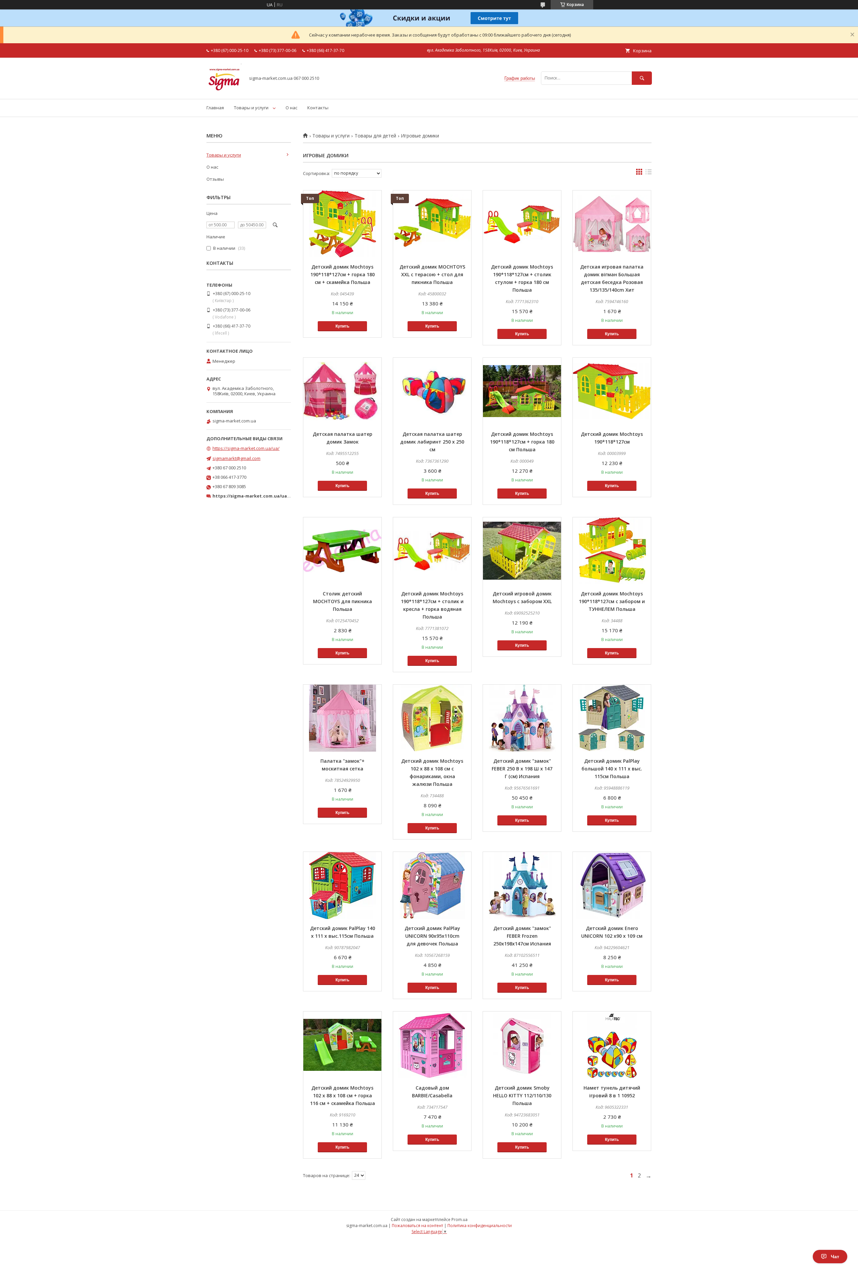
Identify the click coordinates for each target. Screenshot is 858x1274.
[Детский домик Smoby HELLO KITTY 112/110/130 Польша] (522, 1045)
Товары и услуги (251, 108)
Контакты (317, 108)
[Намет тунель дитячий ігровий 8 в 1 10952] (612, 1045)
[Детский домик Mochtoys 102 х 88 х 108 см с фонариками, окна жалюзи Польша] (432, 718)
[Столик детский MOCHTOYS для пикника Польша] (342, 550)
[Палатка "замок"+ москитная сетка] (342, 718)
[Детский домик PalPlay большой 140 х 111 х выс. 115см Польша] (612, 718)
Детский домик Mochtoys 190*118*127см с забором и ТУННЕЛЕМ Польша (612, 601)
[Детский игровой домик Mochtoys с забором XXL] (522, 550)
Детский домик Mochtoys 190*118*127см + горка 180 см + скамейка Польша (342, 274)
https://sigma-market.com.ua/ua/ (246, 448)
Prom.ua (459, 1219)
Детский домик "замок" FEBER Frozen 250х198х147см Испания (522, 936)
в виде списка (649, 173)
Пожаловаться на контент (417, 1225)
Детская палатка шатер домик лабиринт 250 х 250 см (432, 442)
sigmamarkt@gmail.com (236, 458)
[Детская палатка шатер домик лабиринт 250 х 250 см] (432, 391)
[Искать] (642, 77)
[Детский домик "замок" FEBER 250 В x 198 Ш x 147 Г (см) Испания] (522, 718)
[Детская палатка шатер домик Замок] (342, 391)
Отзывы (215, 179)
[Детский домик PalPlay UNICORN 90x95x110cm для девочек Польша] (432, 885)
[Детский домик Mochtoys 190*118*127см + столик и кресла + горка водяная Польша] (432, 550)
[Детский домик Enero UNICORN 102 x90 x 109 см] (612, 885)
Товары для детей (375, 135)
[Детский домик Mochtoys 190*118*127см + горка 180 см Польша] (522, 391)
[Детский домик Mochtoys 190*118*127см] (612, 391)
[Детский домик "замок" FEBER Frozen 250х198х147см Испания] (522, 885)
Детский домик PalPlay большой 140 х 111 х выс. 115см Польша (611, 768)
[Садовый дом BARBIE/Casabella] (432, 1045)
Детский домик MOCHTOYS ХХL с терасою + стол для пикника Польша (432, 274)
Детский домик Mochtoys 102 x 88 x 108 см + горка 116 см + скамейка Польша (342, 1095)
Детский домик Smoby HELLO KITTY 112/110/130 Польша (522, 1095)
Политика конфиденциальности (479, 1225)
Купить (342, 326)
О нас (291, 108)
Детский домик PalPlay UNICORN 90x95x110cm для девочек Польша (432, 936)
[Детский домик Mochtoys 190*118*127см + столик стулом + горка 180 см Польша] (522, 223)
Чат (835, 1256)
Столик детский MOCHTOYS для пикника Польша (342, 601)
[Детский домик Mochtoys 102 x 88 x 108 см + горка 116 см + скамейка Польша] (342, 1045)
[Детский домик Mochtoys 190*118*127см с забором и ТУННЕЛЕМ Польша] (612, 550)
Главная (215, 108)
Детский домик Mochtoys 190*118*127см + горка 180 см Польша (522, 442)
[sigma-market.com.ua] (223, 90)
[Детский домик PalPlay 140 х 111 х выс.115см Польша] (342, 885)
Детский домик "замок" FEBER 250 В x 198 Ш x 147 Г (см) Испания (522, 768)
